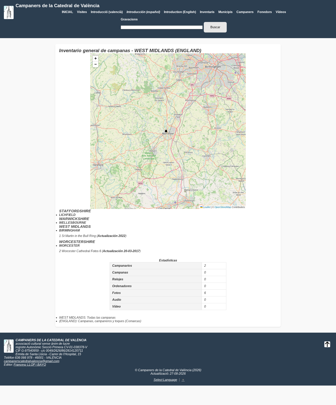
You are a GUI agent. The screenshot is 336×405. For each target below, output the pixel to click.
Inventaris (207, 12)
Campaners (245, 12)
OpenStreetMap (222, 207)
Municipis (225, 12)
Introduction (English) (180, 12)
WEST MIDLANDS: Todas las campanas (87, 317)
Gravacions (129, 19)
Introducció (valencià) (107, 12)
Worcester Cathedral (76, 251)
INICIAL (67, 12)
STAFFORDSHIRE (75, 211)
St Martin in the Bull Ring (79, 236)
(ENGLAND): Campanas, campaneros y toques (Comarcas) (100, 321)
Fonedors (264, 12)
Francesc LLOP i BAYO (30, 364)
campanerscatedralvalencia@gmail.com (31, 361)
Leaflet (206, 207)
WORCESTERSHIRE (77, 242)
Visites (82, 12)
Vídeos (281, 12)
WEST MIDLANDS (75, 226)
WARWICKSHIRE (74, 219)
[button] (166, 131)
